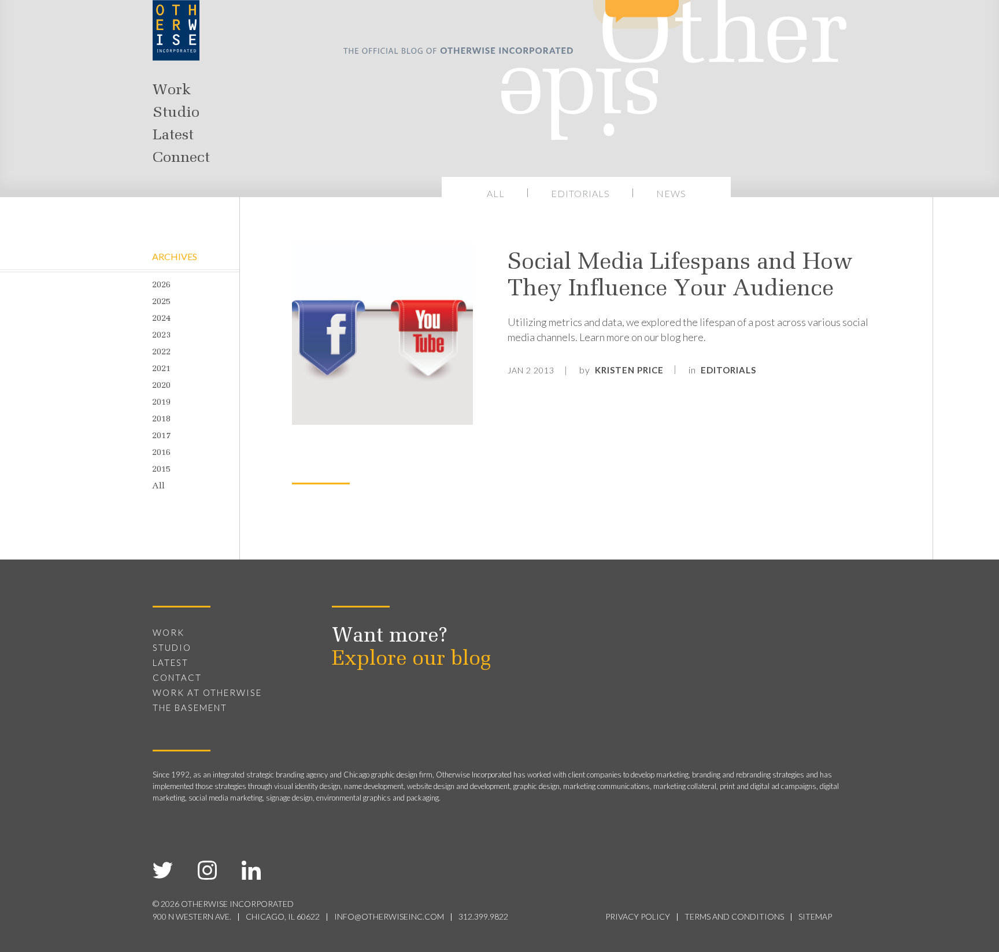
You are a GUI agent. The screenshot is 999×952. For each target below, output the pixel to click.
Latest (173, 135)
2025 (161, 302)
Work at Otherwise (207, 692)
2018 (161, 419)
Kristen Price (629, 370)
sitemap (815, 916)
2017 (161, 436)
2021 (161, 369)
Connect (181, 158)
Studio (176, 113)
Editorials (580, 193)
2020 (161, 385)
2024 (161, 318)
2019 (161, 402)
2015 (161, 469)
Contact (177, 677)
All (496, 193)
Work (172, 90)
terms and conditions (734, 916)
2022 (161, 352)
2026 (161, 285)
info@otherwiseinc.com (389, 916)
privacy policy (637, 916)
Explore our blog (411, 659)
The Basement (190, 707)
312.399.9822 (483, 916)
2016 (161, 453)
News (671, 193)
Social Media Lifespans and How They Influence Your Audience (680, 276)
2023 (161, 335)
